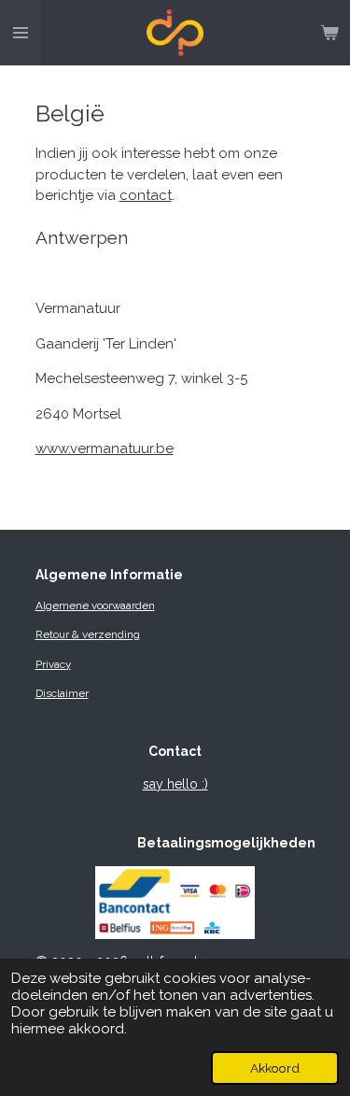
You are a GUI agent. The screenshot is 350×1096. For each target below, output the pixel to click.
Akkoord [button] (275, 1067)
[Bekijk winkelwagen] (329, 32)
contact (145, 195)
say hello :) (175, 783)
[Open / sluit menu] (20, 32)
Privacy (53, 664)
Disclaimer (62, 693)
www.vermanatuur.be (104, 448)
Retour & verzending (87, 634)
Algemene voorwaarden (95, 605)
